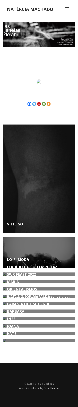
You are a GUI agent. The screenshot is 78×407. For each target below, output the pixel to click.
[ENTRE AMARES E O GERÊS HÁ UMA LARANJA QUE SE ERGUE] (39, 311)
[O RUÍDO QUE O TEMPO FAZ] (39, 274)
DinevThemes (51, 388)
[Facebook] (29, 104)
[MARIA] (39, 288)
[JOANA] (39, 333)
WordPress (25, 388)
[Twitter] (34, 104)
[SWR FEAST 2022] (39, 281)
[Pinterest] (39, 104)
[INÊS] (39, 326)
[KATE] (39, 340)
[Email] (44, 104)
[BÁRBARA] (39, 318)
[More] (49, 104)
